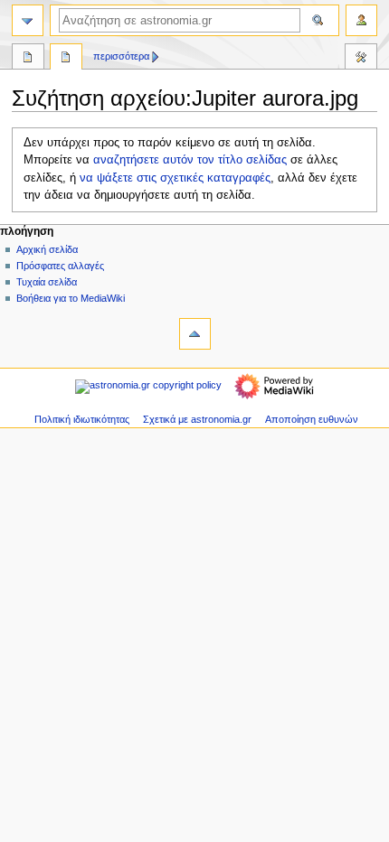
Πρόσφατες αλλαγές (60, 265)
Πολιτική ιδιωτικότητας (81, 419)
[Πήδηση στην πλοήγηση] (27, 20)
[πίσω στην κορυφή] (195, 334)
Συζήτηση (66, 58)
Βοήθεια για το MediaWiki (70, 298)
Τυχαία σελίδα (46, 281)
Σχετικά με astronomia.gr (197, 419)
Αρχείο (28, 58)
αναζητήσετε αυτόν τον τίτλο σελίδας (190, 160)
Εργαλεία (361, 58)
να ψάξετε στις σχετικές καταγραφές (175, 178)
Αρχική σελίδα (47, 249)
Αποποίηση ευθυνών (311, 419)
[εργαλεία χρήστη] (361, 20)
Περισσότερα (121, 56)
